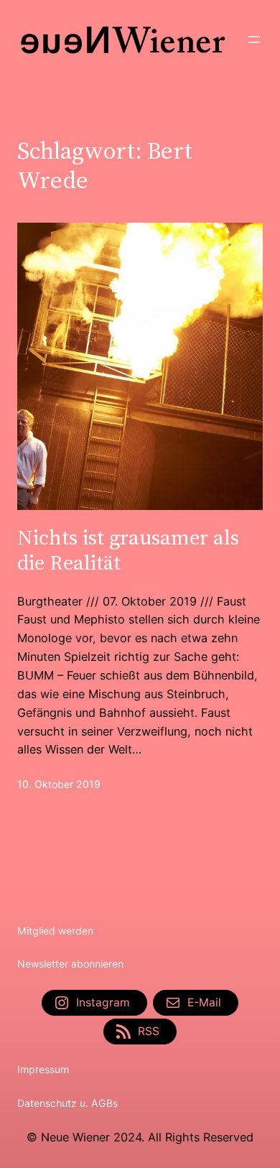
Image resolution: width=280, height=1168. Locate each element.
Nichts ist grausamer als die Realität (128, 549)
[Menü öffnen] (254, 39)
